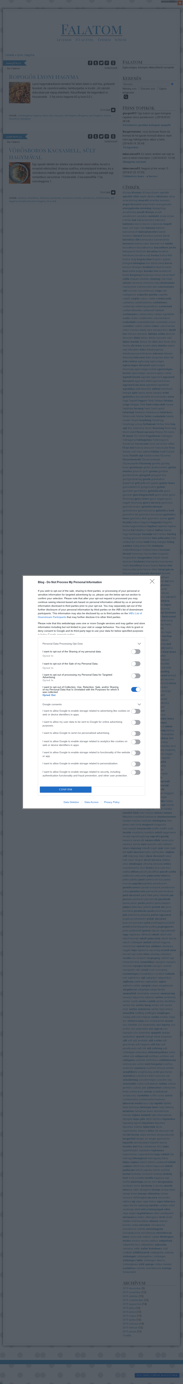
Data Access (91, 802)
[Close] (153, 582)
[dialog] (91, 692)
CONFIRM (65, 789)
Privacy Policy (112, 802)
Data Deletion (71, 802)
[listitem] (91, 644)
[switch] (135, 651)
